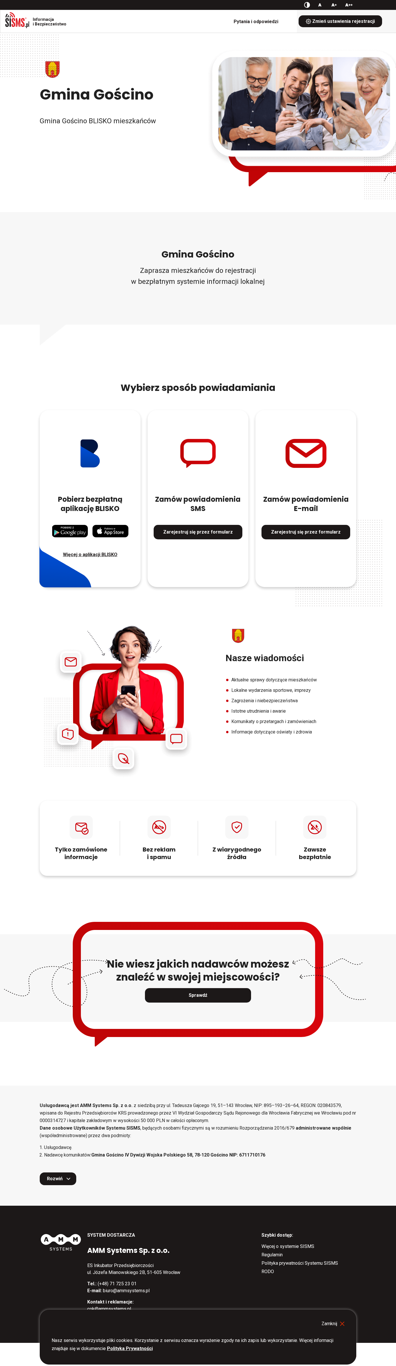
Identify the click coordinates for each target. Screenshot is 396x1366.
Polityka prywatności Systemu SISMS (299, 1263)
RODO (267, 1271)
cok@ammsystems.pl (109, 1309)
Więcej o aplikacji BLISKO (90, 554)
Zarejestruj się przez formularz (198, 532)
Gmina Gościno (96, 94)
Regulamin (272, 1254)
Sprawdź (198, 995)
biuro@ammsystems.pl (126, 1290)
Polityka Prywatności (130, 1348)
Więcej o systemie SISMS (287, 1246)
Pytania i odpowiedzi (256, 21)
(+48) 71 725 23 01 (117, 1283)
